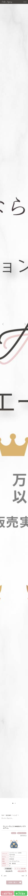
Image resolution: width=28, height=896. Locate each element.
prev (5, 876)
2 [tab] (15, 803)
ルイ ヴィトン (22, 833)
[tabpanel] (14, 403)
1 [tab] (13, 803)
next (23, 876)
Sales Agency (7, 2)
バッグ (14, 833)
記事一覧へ (13, 882)
